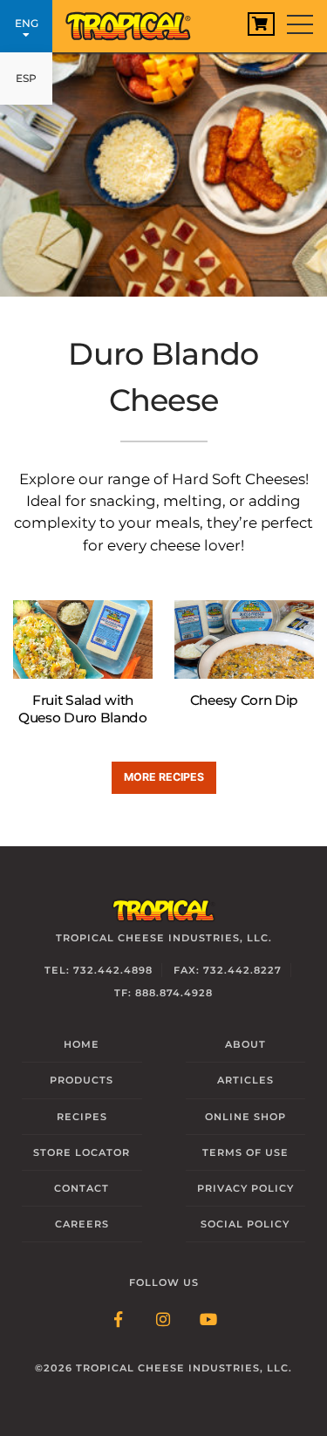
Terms (245, 1152)
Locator (81, 1152)
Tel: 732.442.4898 (98, 970)
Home (81, 1044)
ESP (26, 78)
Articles (245, 1080)
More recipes (164, 776)
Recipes (82, 1117)
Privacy (245, 1188)
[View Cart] (261, 24)
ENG (26, 23)
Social (245, 1224)
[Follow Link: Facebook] (118, 1321)
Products (81, 1080)
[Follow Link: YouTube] (209, 1321)
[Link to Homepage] (135, 22)
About (245, 1044)
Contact (81, 1188)
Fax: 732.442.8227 (228, 970)
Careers (82, 1224)
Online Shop (245, 1117)
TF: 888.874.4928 (163, 993)
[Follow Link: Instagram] (164, 1321)
